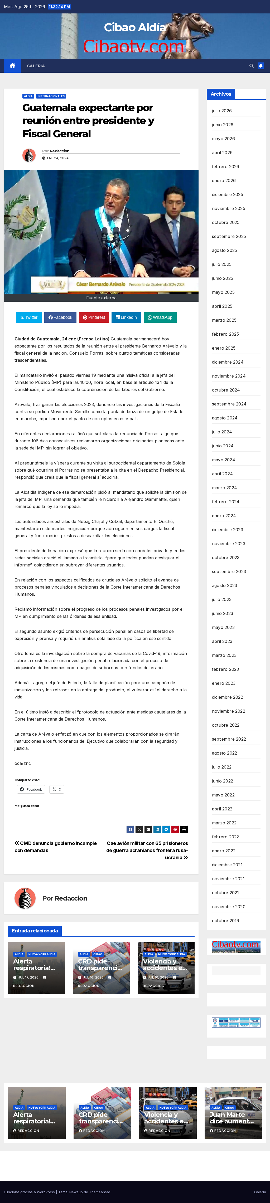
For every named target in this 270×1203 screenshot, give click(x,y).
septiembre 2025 (229, 236)
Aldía (28, 96)
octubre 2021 (225, 892)
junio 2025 (222, 278)
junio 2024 (223, 445)
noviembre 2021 (228, 878)
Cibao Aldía (135, 27)
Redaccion (60, 151)
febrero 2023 (225, 669)
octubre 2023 (225, 557)
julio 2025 (222, 264)
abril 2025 (222, 306)
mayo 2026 (223, 138)
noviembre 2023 (228, 543)
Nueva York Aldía (41, 954)
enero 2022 (223, 850)
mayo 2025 (223, 292)
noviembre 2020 (228, 906)
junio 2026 (222, 124)
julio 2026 (222, 110)
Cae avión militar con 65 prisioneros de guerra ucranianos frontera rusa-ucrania (147, 850)
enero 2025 (223, 348)
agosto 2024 (225, 417)
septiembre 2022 (229, 739)
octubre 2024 (226, 390)
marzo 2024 (224, 487)
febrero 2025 (225, 334)
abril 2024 (222, 473)
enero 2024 (224, 515)
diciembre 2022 (227, 697)
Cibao (97, 954)
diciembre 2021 (227, 864)
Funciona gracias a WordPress (30, 1192)
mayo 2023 (223, 627)
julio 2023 (222, 599)
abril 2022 (222, 808)
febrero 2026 (225, 166)
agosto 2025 (224, 250)
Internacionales (51, 96)
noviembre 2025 (228, 208)
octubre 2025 (225, 222)
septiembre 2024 (229, 404)
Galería (36, 65)
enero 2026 (224, 180)
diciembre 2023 (227, 529)
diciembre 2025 (227, 194)
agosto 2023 (224, 585)
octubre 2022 (225, 725)
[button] (251, 66)
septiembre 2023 (229, 571)
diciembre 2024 (228, 362)
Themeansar (99, 1192)
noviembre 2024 (229, 376)
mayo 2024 (223, 459)
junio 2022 (222, 781)
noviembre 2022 (228, 711)
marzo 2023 (224, 655)
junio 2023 (222, 613)
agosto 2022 (224, 753)
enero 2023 (223, 683)
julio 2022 (222, 767)
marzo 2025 (224, 320)
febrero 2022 (225, 836)
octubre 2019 (225, 920)
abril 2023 (222, 641)
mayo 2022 (223, 795)
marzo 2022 (224, 822)
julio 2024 (222, 431)
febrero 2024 (225, 501)
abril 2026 (222, 152)
